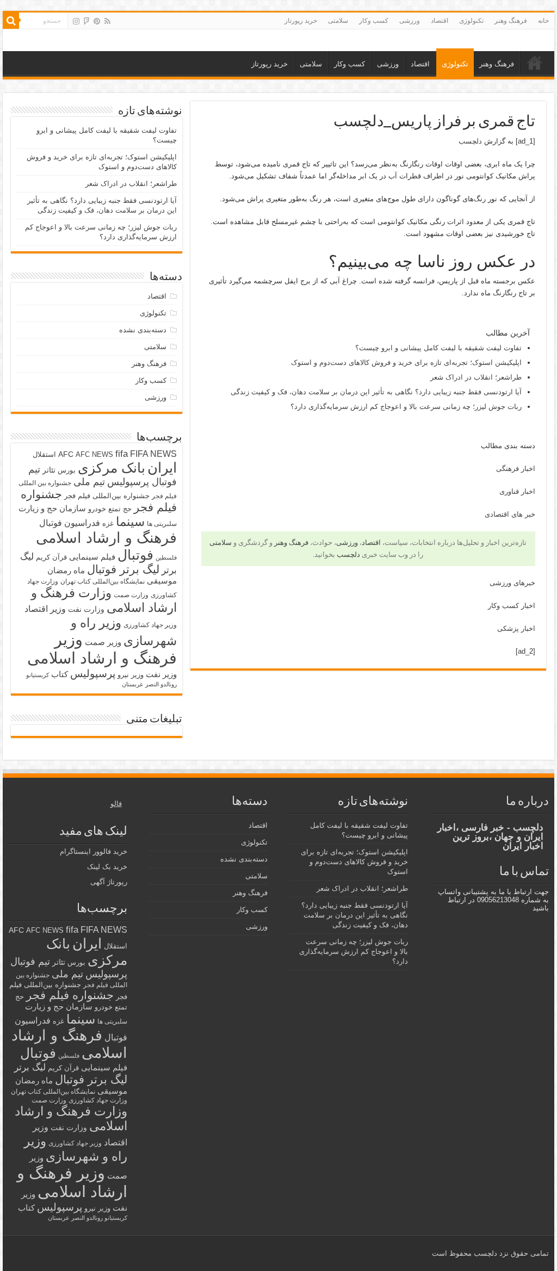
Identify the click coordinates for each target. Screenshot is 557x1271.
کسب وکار (373, 20)
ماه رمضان (66, 570)
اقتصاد (439, 20)
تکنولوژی (471, 20)
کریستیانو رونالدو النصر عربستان (87, 1217)
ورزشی (409, 20)
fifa (121, 454)
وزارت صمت (131, 594)
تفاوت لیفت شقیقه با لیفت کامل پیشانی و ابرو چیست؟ (438, 348)
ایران (162, 467)
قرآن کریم (51, 557)
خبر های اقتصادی (510, 514)
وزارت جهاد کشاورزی (98, 1100)
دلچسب (470, 141)
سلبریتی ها (162, 524)
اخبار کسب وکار (511, 606)
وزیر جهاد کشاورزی (150, 625)
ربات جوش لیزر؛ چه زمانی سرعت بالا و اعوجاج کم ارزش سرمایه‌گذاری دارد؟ (406, 406)
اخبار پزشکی (516, 628)
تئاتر (48, 470)
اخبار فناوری (517, 491)
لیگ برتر (30, 1067)
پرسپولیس (92, 673)
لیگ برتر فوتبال (123, 569)
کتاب (59, 674)
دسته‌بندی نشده (142, 330)
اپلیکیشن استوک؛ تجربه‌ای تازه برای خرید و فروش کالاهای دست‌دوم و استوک (406, 362)
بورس (67, 470)
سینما (130, 521)
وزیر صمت (103, 642)
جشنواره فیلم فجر (70, 995)
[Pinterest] (96, 21)
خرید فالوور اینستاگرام (93, 851)
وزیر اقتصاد (45, 608)
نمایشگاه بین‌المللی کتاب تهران (102, 581)
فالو (116, 803)
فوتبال (135, 554)
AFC (65, 454)
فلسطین (166, 557)
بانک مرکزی (111, 467)
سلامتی (338, 20)
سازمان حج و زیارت (52, 508)
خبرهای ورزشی (512, 583)
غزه (108, 523)
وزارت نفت (86, 609)
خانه (543, 20)
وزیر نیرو (130, 675)
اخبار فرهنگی (515, 468)
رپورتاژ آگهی (108, 882)
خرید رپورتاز (300, 20)
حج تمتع (120, 509)
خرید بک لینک (107, 867)
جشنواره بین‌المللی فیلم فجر (107, 496)
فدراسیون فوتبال (69, 523)
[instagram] (76, 21)
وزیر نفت (161, 674)
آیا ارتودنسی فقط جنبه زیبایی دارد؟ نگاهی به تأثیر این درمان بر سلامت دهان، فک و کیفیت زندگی (376, 392)
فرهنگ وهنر (510, 20)
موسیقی (162, 580)
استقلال (44, 454)
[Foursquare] (86, 21)
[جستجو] (11, 21)
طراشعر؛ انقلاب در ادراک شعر (476, 377)
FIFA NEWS (153, 453)
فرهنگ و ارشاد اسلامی (106, 538)
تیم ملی (89, 481)
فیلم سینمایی (92, 556)
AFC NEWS (94, 454)
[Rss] (107, 21)
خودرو (97, 509)
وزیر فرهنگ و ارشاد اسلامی (102, 648)
